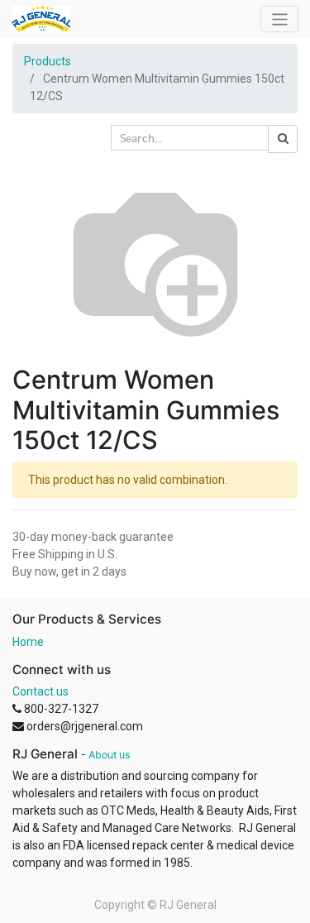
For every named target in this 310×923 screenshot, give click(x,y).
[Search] (283, 139)
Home (28, 641)
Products (47, 61)
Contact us (40, 691)
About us (109, 754)
